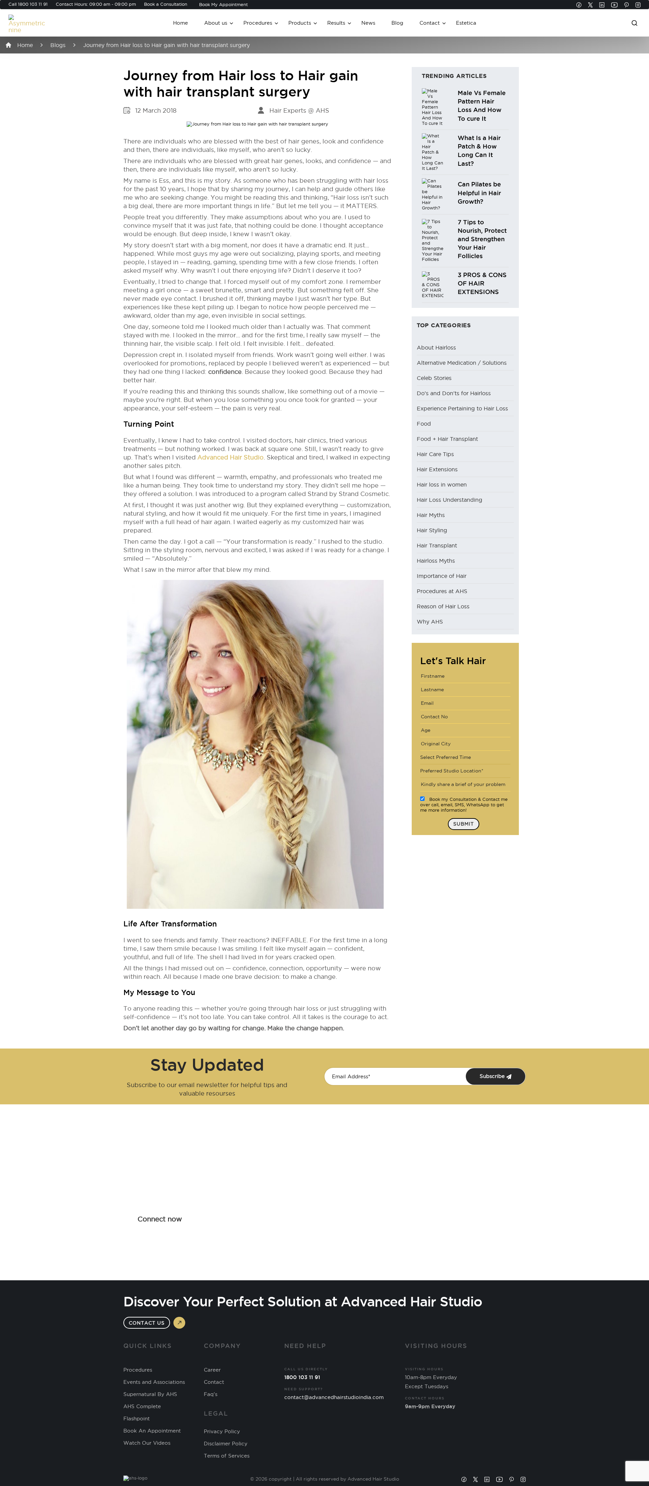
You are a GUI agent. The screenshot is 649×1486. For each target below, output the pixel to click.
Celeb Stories (434, 378)
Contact (429, 23)
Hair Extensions (437, 469)
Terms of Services (226, 1456)
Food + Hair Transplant (447, 439)
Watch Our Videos (146, 1443)
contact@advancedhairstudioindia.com (334, 1397)
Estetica (466, 23)
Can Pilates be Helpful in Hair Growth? (479, 192)
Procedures (257, 23)
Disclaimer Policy (225, 1443)
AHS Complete (142, 1406)
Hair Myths (431, 515)
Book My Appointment (223, 4)
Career (212, 1370)
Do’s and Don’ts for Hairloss (454, 393)
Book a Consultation (165, 4)
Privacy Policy (222, 1431)
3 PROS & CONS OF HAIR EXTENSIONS (482, 283)
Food (424, 424)
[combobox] (465, 757)
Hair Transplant (437, 545)
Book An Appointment (152, 1431)
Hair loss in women (442, 484)
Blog (397, 23)
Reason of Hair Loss (443, 606)
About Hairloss (436, 347)
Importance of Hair (441, 576)
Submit (463, 824)
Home (180, 23)
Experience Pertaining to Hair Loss (462, 408)
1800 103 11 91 (33, 4)
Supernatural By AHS (150, 1394)
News (368, 23)
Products (299, 23)
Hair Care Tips (435, 454)
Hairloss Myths (436, 561)
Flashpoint (136, 1418)
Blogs (58, 45)
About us (215, 23)
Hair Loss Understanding (449, 500)
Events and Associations (154, 1382)
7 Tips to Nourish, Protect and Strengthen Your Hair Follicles (482, 239)
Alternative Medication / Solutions (462, 363)
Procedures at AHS (442, 591)
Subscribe (493, 1076)
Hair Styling (432, 530)
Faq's (210, 1394)
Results (336, 23)
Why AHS (430, 621)
